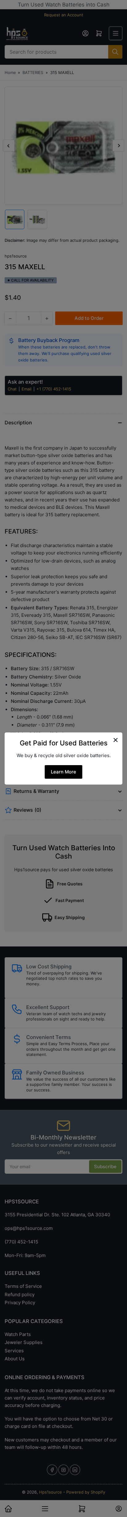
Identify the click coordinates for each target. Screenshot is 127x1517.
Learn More (63, 772)
